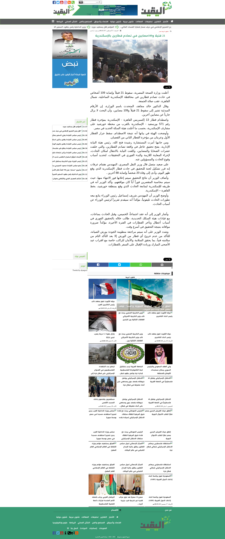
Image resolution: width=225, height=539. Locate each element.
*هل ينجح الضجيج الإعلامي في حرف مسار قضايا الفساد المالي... (164, 27)
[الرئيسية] (172, 21)
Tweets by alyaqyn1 (80, 270)
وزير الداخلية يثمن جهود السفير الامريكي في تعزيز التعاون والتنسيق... (69, 27)
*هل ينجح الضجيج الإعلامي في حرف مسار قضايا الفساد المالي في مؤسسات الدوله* (50, 131)
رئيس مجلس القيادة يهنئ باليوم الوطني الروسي (62, 144)
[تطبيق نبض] (69, 73)
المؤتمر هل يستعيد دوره (118, 27)
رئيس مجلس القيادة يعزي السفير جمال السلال (64, 135)
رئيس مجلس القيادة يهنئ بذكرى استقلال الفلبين (62, 139)
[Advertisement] (69, 102)
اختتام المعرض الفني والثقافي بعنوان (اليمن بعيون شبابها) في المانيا (55, 178)
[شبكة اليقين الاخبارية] (69, 44)
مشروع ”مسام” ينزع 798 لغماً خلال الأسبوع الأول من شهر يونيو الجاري (55, 170)
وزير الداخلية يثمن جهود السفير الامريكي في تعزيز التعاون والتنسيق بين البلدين (51, 174)
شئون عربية (165, 31)
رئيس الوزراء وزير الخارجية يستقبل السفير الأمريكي (62, 161)
